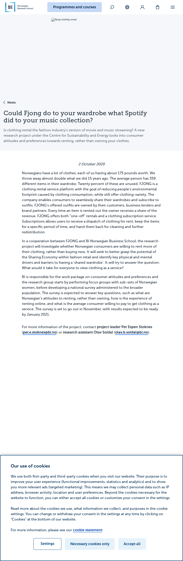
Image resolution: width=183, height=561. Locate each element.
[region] (91, 508)
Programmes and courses (74, 7)
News (11, 102)
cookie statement (87, 530)
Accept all (132, 544)
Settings (47, 544)
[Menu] (173, 7)
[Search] (112, 7)
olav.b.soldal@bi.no (131, 332)
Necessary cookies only (89, 544)
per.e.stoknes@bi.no (39, 332)
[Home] (19, 7)
